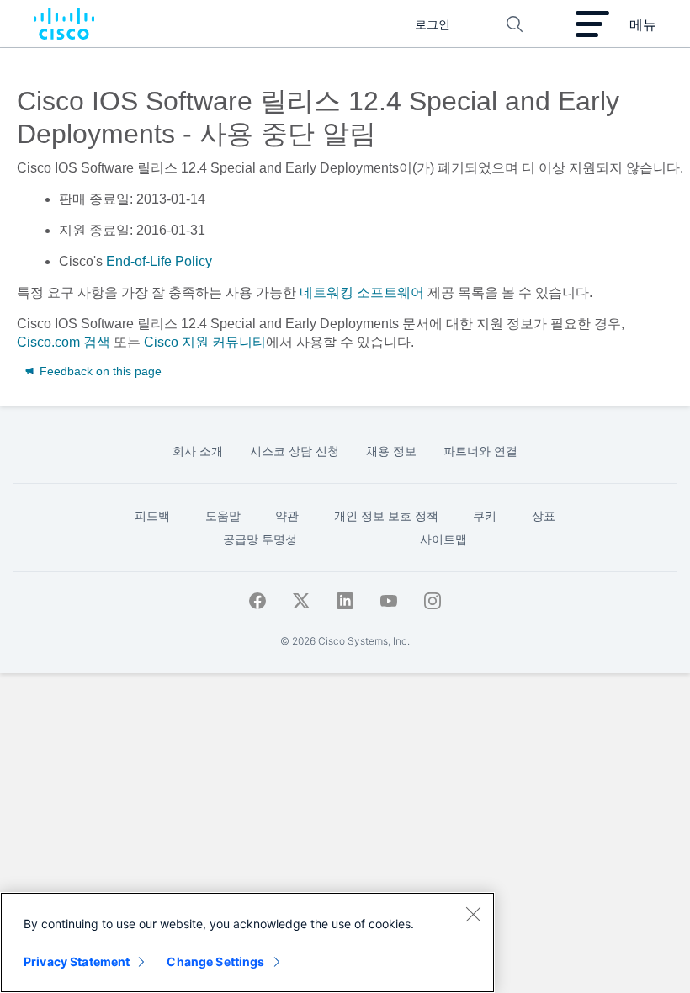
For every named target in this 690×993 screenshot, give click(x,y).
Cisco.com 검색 (63, 342)
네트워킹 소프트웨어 (362, 292)
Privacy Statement (77, 961)
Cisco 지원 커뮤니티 (205, 342)
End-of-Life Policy (159, 261)
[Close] (472, 913)
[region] (247, 942)
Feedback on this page (99, 371)
